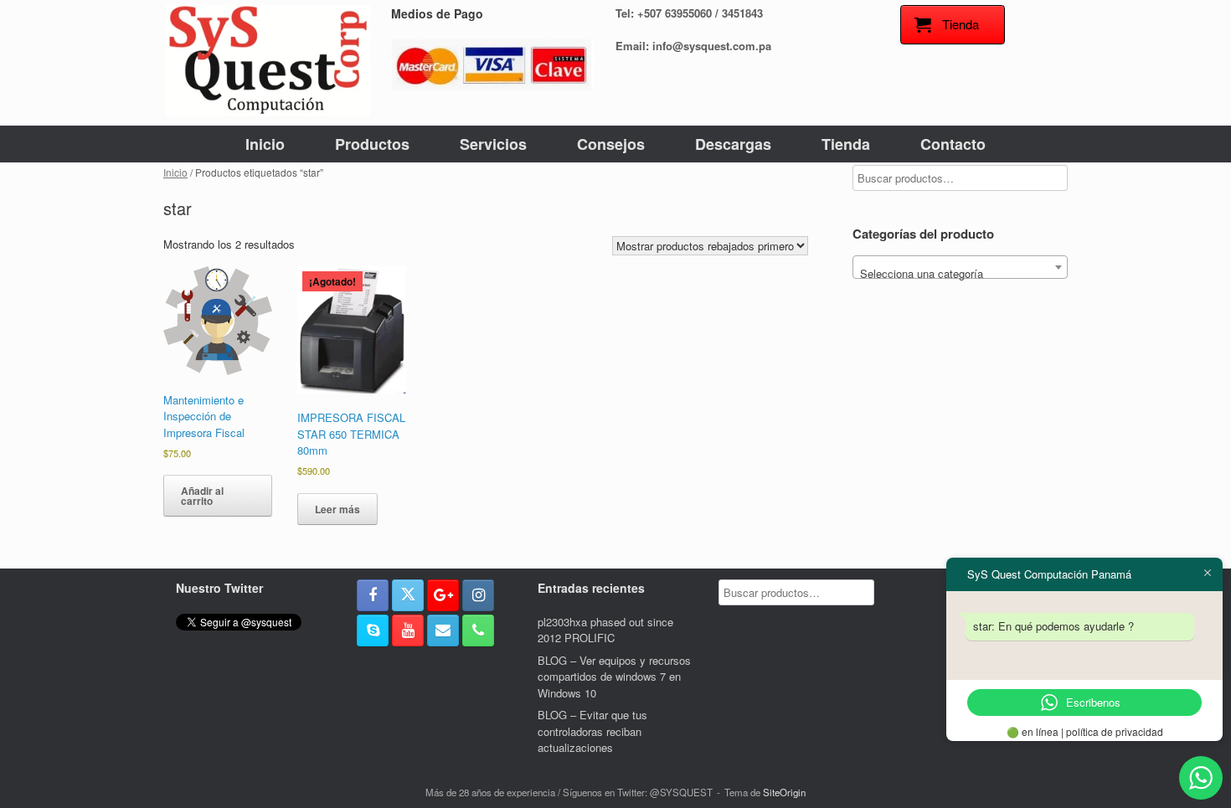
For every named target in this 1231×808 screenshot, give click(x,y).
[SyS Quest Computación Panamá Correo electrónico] (443, 630)
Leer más (337, 509)
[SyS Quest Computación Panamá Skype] (373, 630)
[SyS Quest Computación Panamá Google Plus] (443, 595)
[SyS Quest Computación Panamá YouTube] (408, 630)
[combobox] (960, 267)
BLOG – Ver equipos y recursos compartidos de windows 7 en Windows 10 (614, 676)
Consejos (611, 144)
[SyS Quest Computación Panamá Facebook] (373, 595)
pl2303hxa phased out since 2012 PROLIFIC (605, 630)
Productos (372, 144)
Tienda (846, 144)
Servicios (493, 144)
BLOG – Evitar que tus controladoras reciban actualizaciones (592, 731)
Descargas (733, 144)
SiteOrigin (784, 792)
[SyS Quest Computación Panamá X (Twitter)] (408, 595)
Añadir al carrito (202, 495)
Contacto (953, 144)
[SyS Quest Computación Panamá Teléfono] (478, 630)
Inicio (265, 144)
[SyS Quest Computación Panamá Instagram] (478, 595)
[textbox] (960, 273)
